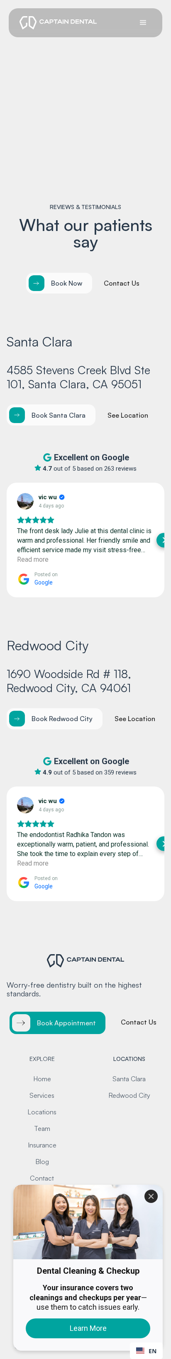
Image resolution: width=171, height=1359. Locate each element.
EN (152, 1351)
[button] (143, 22)
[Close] (151, 1196)
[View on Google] (25, 501)
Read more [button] (33, 559)
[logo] (56, 22)
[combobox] (146, 1350)
